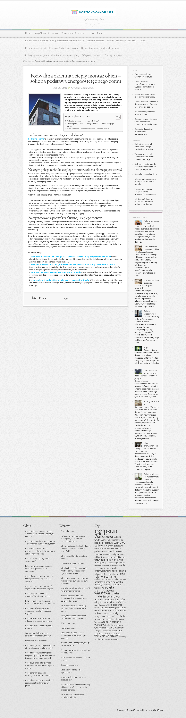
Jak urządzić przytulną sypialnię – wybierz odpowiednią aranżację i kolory (74, 608)
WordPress (158, 710)
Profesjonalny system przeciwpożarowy (110, 579)
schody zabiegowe (112, 608)
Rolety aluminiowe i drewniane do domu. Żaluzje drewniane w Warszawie (38, 568)
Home (28, 33)
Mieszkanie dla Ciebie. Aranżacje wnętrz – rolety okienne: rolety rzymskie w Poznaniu (73, 571)
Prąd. (146, 347)
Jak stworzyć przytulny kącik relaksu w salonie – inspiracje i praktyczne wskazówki (76, 548)
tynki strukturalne (101, 628)
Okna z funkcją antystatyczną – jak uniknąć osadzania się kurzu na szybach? (39, 578)
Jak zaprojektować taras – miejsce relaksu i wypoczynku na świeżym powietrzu (74, 581)
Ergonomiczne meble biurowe (113, 557)
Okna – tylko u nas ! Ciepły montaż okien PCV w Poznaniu (56, 272)
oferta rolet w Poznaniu (109, 575)
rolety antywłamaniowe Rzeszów (109, 598)
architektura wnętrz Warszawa (106, 534)
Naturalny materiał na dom (146, 174)
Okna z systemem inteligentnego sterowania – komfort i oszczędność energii (40, 665)
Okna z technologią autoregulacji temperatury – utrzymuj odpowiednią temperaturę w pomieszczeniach (40, 655)
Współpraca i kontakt (46, 33)
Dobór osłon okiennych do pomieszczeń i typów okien (54, 40)
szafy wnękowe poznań (106, 615)
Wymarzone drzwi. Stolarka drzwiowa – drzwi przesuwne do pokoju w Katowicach (74, 598)
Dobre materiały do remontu (72, 563)
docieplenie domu (110, 551)
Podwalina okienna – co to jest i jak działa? (83, 121)
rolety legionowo (101, 602)
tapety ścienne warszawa (107, 623)
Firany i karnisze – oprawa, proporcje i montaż (111, 40)
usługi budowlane (116, 628)
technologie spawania (114, 625)
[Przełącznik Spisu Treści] (116, 117)
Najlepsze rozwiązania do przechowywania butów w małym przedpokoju (145, 166)
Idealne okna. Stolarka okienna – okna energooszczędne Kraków (60, 280)
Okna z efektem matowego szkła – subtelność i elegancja (147, 249)
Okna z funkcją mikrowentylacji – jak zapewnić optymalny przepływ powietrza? (39, 683)
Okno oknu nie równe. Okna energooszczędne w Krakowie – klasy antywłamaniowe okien (71, 257)
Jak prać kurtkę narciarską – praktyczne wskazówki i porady (146, 181)
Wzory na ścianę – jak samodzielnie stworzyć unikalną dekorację (144, 156)
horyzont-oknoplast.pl (82, 87)
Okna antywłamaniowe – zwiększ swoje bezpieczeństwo (145, 131)
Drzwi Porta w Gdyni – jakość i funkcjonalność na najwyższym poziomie (73, 635)
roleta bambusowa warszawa (104, 590)
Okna (142, 40)
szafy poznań (106, 614)
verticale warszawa (106, 636)
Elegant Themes (134, 710)
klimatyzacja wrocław (116, 563)
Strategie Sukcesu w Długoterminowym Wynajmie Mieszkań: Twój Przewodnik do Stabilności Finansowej (147, 406)
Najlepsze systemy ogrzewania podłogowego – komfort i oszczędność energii (73, 538)
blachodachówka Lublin (109, 543)
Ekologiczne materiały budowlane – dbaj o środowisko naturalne (144, 146)
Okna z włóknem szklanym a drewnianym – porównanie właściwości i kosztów (146, 104)
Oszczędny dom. (67, 531)
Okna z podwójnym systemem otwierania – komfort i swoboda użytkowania (38, 611)
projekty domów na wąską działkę (108, 583)
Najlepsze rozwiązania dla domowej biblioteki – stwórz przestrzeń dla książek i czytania (75, 687)
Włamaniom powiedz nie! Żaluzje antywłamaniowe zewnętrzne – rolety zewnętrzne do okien (73, 265)
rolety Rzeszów (115, 602)
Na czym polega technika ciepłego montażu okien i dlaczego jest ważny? (91, 125)
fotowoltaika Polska (102, 560)
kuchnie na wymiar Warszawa (106, 566)
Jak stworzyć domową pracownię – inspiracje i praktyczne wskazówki (144, 201)
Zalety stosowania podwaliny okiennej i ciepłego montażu (88, 129)
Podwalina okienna (36, 139)
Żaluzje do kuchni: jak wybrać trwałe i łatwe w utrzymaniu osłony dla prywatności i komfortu (147, 479)
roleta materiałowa (106, 595)
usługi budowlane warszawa (104, 631)
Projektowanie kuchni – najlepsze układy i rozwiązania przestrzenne (145, 191)
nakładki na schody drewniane (105, 574)
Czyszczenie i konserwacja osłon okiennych (84, 33)
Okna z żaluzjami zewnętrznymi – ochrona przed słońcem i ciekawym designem (39, 533)
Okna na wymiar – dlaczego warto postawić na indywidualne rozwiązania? (146, 121)
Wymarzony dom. (68, 623)
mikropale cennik (117, 571)
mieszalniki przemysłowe (105, 569)
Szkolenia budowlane (69, 665)
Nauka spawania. (68, 628)
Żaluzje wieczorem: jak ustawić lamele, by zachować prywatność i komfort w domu (147, 316)
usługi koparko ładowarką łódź (108, 632)
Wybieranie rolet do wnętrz (36, 641)
